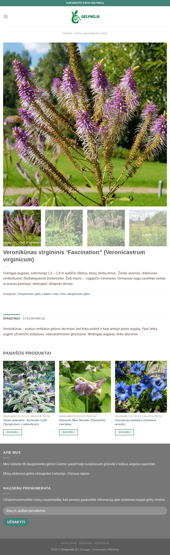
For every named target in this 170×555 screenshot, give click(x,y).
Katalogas (69, 543)
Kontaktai (102, 543)
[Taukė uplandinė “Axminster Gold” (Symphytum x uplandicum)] (29, 387)
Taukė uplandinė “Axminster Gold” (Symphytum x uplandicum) (25, 422)
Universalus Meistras (105, 549)
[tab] (11, 318)
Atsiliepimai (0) (34, 318)
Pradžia (67, 33)
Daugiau (12, 432)
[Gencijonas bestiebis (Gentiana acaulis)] (141, 387)
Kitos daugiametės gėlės (91, 33)
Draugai (85, 543)
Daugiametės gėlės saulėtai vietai (38, 293)
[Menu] (5, 16)
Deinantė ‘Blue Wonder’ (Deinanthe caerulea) (82, 422)
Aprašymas (11, 318)
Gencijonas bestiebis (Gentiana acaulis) (135, 422)
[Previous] (11, 124)
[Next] (158, 124)
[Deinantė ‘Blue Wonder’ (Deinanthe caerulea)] (85, 387)
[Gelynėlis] (85, 16)
